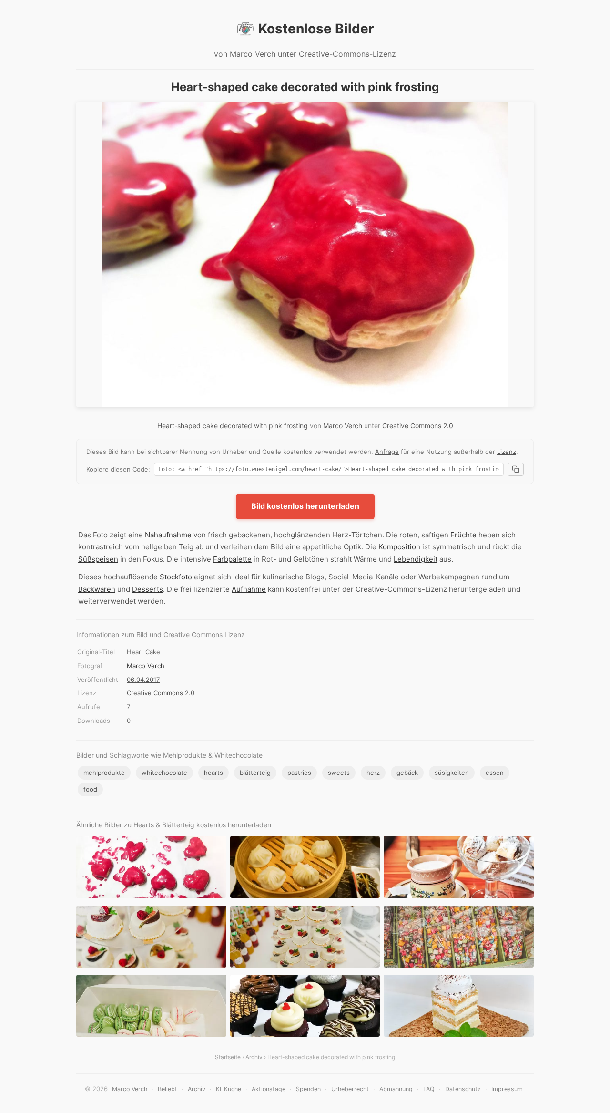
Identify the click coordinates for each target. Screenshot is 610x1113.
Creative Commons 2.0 (417, 426)
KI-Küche (228, 1088)
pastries (299, 772)
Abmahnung (396, 1088)
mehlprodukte (104, 772)
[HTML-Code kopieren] (516, 469)
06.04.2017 (143, 679)
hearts (213, 772)
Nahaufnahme (168, 534)
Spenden (308, 1088)
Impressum (507, 1088)
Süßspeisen (98, 559)
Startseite (228, 1057)
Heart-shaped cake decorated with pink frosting (232, 426)
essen (495, 772)
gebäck (407, 772)
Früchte (463, 534)
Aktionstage (268, 1088)
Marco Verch (342, 426)
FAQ (429, 1088)
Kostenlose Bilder (316, 29)
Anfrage (387, 451)
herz (373, 772)
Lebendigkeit (415, 559)
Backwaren (96, 589)
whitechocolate (164, 772)
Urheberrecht (350, 1088)
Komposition (399, 546)
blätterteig (255, 772)
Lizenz (506, 451)
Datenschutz (463, 1088)
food (90, 789)
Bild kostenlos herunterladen (305, 506)
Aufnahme (249, 589)
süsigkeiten (452, 772)
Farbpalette (232, 559)
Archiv (254, 1057)
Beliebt (167, 1088)
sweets (339, 772)
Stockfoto (176, 576)
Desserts (147, 589)
